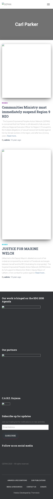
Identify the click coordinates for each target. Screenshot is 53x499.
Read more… (12, 136)
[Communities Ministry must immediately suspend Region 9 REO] (26, 71)
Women (5, 103)
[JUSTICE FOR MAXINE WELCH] (26, 194)
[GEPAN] (7, 4)
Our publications (38, 480)
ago (16, 140)
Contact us (31, 487)
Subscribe (10, 435)
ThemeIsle (35, 493)
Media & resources (14, 487)
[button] (26, 71)
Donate (43, 487)
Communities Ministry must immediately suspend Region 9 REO (26, 111)
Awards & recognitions (17, 480)
